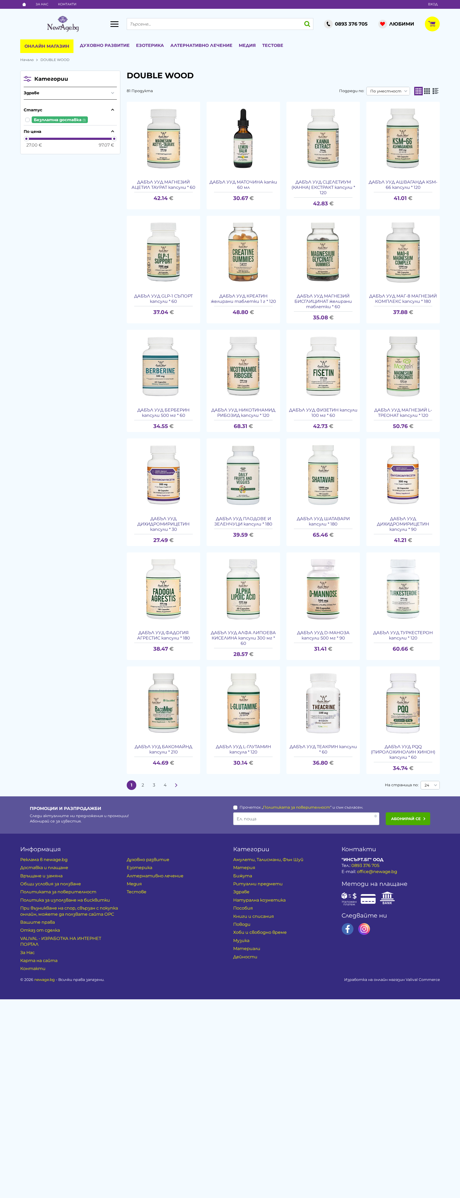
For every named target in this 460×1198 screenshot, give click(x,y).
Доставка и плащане (44, 867)
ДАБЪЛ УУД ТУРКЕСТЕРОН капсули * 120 (403, 635)
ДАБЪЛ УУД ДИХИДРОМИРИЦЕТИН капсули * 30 (163, 524)
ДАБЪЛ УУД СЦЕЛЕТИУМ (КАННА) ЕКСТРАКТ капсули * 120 (323, 187)
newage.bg (44, 979)
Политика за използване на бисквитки (65, 900)
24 (427, 785)
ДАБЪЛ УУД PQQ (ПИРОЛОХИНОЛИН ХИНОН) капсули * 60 (403, 752)
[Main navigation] (114, 24)
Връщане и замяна (41, 875)
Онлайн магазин (46, 46)
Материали (246, 948)
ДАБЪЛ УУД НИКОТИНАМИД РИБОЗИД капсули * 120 (243, 413)
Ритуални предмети (258, 883)
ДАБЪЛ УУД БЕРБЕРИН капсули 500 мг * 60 (163, 413)
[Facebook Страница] (348, 929)
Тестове (272, 45)
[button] (418, 91)
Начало (27, 60)
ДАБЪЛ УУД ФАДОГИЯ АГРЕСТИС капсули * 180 (163, 635)
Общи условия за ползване (50, 883)
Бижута (242, 875)
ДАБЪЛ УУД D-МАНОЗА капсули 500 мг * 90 (323, 635)
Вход (433, 4)
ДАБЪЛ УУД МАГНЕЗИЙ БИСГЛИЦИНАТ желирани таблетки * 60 (323, 301)
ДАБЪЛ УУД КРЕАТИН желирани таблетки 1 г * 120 (243, 299)
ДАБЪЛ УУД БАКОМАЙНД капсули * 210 (163, 749)
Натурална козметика (259, 900)
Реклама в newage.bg (44, 859)
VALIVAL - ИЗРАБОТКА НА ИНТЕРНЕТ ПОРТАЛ (60, 941)
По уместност (385, 91)
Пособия (243, 908)
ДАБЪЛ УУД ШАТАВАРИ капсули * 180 (323, 521)
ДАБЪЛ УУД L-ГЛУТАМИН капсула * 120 (243, 749)
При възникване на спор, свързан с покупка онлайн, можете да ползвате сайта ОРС (69, 911)
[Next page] (176, 785)
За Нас (42, 4)
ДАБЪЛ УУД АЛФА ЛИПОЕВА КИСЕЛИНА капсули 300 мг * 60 (243, 638)
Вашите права (37, 922)
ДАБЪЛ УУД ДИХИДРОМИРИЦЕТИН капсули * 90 (403, 524)
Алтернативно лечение (201, 45)
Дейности (245, 956)
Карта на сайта (39, 960)
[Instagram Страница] (364, 929)
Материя (244, 867)
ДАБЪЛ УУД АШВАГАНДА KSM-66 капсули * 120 (403, 185)
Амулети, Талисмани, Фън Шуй (268, 859)
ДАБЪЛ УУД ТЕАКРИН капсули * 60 (323, 749)
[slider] (26, 138)
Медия (247, 45)
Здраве (31, 92)
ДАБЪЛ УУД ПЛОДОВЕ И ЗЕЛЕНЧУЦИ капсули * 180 (243, 521)
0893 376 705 (365, 865)
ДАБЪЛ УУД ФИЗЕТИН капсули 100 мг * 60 (323, 413)
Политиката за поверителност (296, 807)
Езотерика (150, 45)
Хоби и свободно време (260, 932)
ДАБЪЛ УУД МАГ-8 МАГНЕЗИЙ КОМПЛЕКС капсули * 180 (403, 299)
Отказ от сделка (40, 930)
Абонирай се (406, 818)
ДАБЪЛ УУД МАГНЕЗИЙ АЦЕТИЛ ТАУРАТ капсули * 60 (163, 185)
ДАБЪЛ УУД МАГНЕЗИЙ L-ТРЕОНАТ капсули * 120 (403, 413)
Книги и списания (253, 916)
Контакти (67, 4)
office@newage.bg (377, 871)
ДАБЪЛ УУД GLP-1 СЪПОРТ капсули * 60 (163, 299)
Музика (241, 940)
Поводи (241, 924)
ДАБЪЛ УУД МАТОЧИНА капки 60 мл (243, 185)
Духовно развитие (105, 45)
